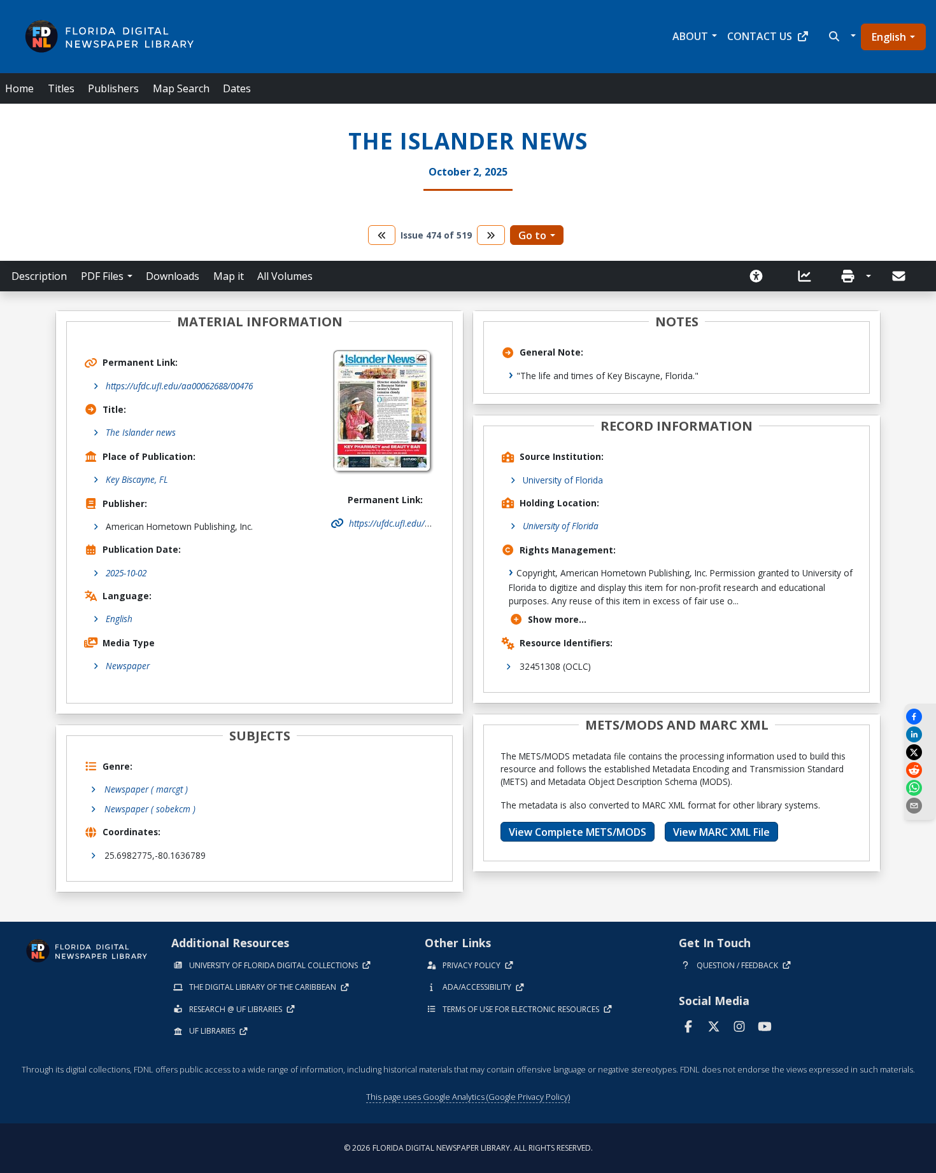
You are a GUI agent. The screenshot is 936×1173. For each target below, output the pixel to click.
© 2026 (468, 1147)
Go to (532, 235)
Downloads (172, 276)
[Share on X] (920, 752)
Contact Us (759, 36)
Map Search (181, 88)
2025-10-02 (126, 573)
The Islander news (141, 432)
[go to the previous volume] (382, 235)
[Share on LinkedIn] (920, 734)
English (889, 37)
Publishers (113, 88)
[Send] (900, 276)
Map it (228, 276)
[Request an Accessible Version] (760, 276)
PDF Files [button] (102, 276)
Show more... (557, 619)
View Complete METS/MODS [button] (577, 832)
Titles (61, 88)
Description (39, 276)
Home (19, 88)
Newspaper (128, 666)
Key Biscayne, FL (137, 479)
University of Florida (563, 480)
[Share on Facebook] (920, 717)
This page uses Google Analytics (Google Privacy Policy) (468, 1096)
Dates (237, 88)
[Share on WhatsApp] (920, 788)
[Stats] (809, 276)
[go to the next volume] (491, 235)
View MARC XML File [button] (721, 832)
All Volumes (285, 276)
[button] (841, 36)
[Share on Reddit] (920, 770)
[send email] (920, 806)
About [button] (690, 36)
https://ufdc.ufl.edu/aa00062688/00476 (179, 386)
